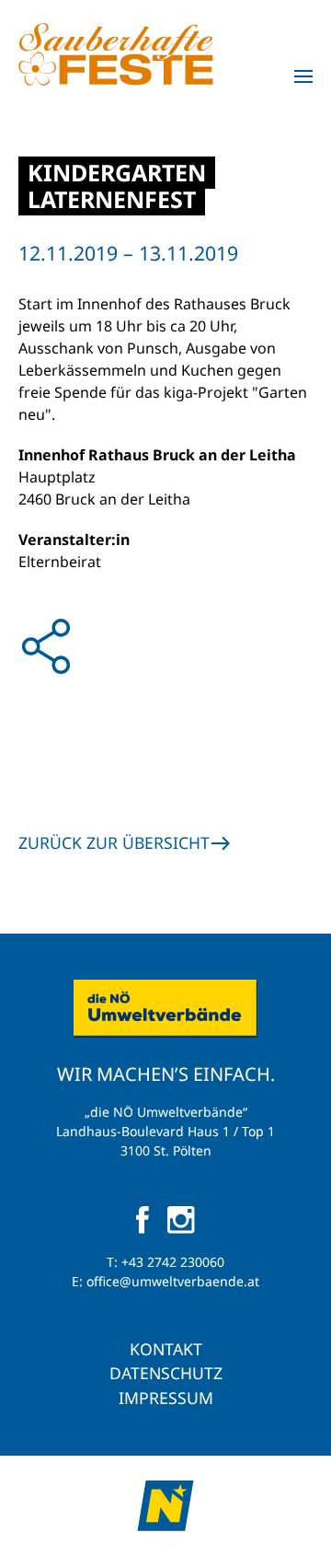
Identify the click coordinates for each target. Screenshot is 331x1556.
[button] (303, 76)
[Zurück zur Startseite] (115, 54)
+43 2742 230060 (172, 1262)
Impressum (166, 1398)
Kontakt (166, 1349)
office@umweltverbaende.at (172, 1281)
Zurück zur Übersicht (114, 842)
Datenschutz (166, 1373)
